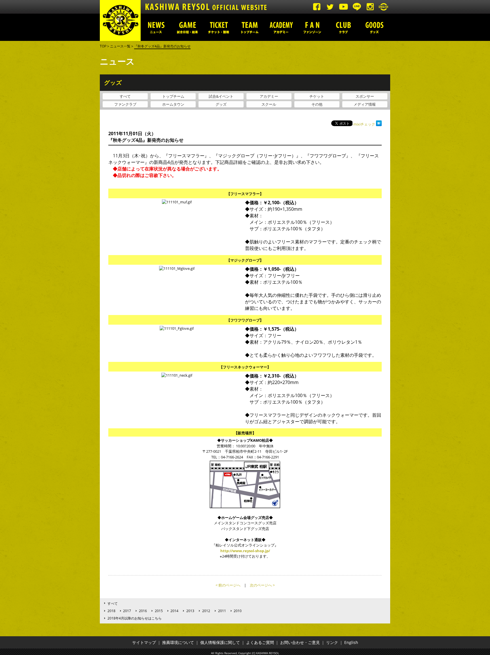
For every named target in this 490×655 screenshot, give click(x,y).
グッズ (374, 27)
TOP (103, 46)
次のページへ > (262, 585)
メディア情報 (365, 104)
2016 (143, 610)
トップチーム (249, 27)
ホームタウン (173, 104)
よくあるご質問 (260, 642)
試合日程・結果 (187, 27)
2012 (206, 610)
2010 (238, 610)
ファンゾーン (312, 27)
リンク (332, 642)
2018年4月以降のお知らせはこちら (134, 618)
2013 (190, 610)
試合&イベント (221, 96)
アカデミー (281, 27)
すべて (125, 96)
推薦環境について (178, 642)
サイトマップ (144, 642)
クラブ (343, 27)
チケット (316, 96)
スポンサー (365, 96)
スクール (268, 104)
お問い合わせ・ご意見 (300, 642)
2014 (174, 610)
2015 (159, 610)
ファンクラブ (125, 104)
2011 (222, 610)
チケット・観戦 (218, 27)
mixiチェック (364, 124)
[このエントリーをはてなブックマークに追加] (379, 124)
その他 (316, 104)
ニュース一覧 (120, 46)
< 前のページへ (228, 585)
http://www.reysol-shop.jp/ (245, 550)
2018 (111, 610)
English (351, 642)
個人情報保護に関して (220, 642)
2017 (127, 610)
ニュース (156, 27)
